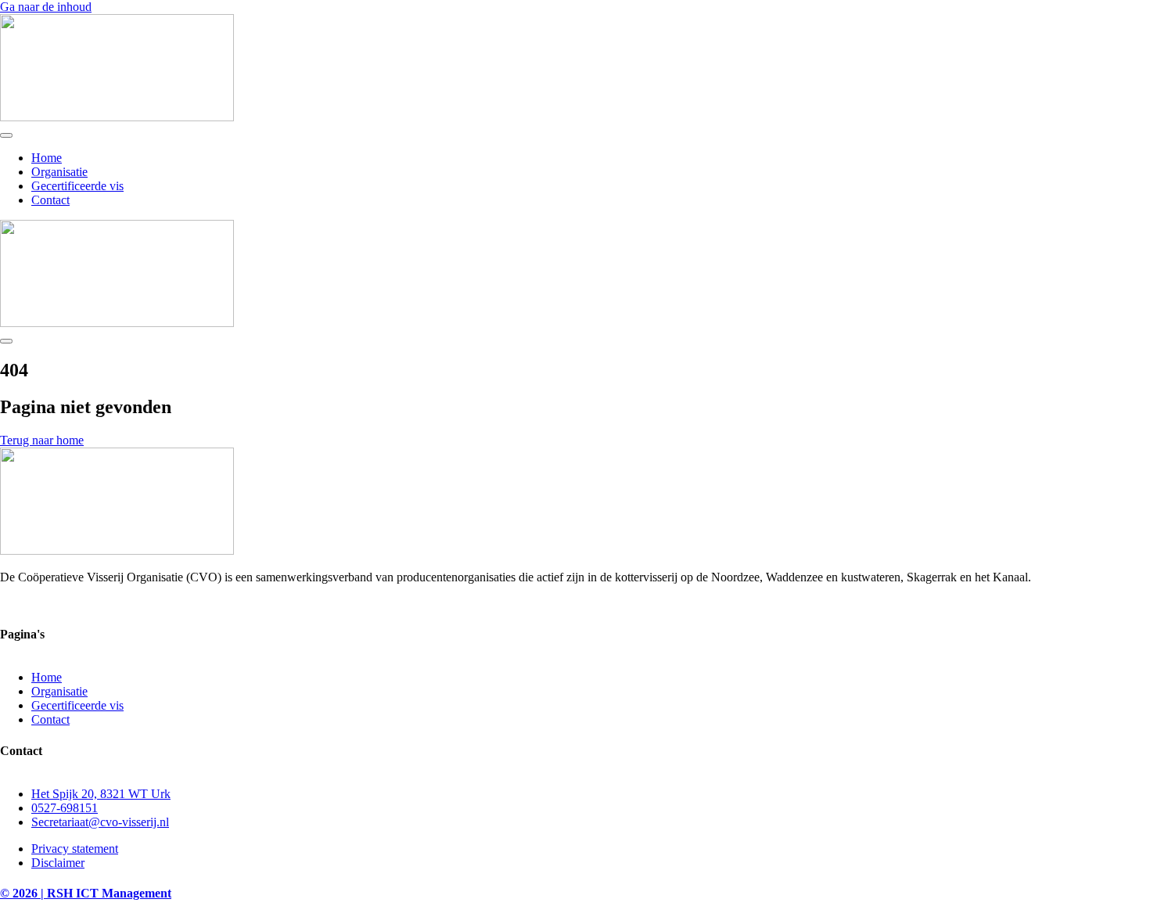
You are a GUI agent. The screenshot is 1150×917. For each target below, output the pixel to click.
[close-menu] (6, 341)
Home (46, 157)
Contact (50, 200)
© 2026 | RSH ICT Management (85, 893)
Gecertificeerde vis (77, 185)
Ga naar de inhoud (46, 6)
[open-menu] (6, 135)
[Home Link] (117, 322)
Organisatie (59, 171)
